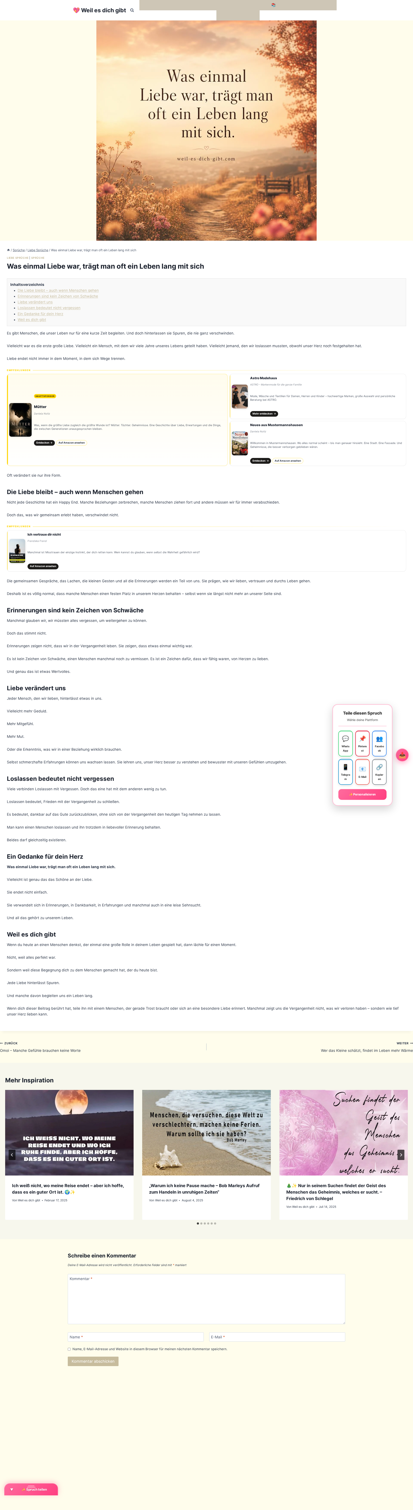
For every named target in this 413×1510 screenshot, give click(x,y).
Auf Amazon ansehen (72, 442)
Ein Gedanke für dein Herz (40, 314)
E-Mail (218, 1337)
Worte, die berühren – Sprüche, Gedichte (177, 5)
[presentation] (69, 1133)
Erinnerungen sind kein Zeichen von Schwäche (58, 296)
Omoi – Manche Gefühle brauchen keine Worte (40, 1047)
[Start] (8, 250)
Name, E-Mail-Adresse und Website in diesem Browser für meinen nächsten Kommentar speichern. (149, 1349)
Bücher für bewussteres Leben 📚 (246, 5)
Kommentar (81, 1279)
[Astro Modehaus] (318, 396)
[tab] (198, 1223)
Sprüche (38, 257)
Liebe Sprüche (18, 257)
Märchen (226, 15)
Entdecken (44, 442)
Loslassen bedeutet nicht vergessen (49, 308)
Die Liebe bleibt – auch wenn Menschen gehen (58, 290)
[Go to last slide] (12, 1155)
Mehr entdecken (264, 413)
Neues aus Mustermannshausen (276, 425)
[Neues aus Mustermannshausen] (318, 443)
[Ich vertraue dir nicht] (206, 550)
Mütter (40, 407)
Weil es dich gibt (32, 319)
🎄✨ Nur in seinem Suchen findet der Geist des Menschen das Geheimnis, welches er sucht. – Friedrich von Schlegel (336, 1192)
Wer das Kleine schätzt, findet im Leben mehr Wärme (367, 1047)
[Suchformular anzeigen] (132, 10)
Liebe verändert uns (35, 302)
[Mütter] (117, 420)
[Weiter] (401, 1155)
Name (76, 1337)
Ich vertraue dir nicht (44, 534)
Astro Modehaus (263, 378)
